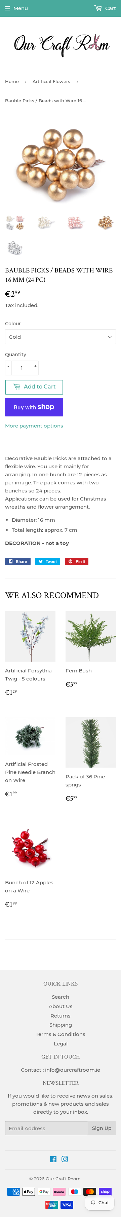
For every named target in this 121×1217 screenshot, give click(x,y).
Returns (60, 1015)
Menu (20, 8)
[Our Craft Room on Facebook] (53, 1160)
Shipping (60, 1025)
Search (60, 997)
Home (12, 81)
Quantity (15, 355)
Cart (110, 8)
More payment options (34, 425)
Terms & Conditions (60, 1034)
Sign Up (102, 1128)
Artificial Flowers (51, 81)
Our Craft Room (63, 1178)
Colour (13, 324)
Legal (61, 1043)
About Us (61, 1006)
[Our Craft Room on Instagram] (65, 1160)
